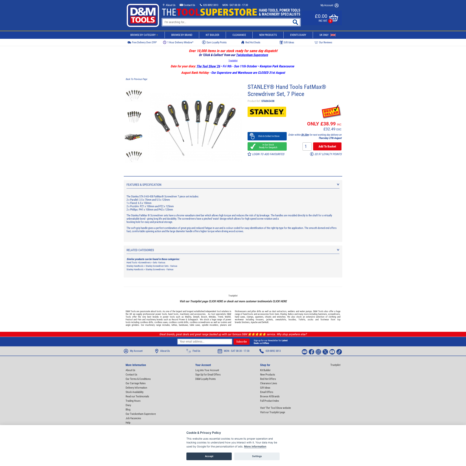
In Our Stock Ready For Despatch (267, 146)
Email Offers (266, 392)
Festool (129, 319)
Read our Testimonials (137, 396)
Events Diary (298, 35)
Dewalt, (196, 316)
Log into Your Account (207, 370)
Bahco (291, 314)
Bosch (204, 316)
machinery (184, 314)
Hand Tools (132, 262)
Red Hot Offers (268, 379)
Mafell (228, 316)
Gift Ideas (289, 42)
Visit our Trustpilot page (272, 412)
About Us (170, 5)
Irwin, (277, 314)
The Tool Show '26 (208, 66)
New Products (268, 35)
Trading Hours (133, 400)
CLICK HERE (216, 301)
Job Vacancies (133, 418)
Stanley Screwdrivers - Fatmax (159, 269)
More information (255, 446)
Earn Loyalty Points (217, 42)
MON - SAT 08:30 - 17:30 (235, 5)
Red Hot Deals (252, 42)
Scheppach (193, 319)
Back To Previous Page (136, 79)
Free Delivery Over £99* (144, 42)
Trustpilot (233, 60)
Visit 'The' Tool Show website (275, 408)
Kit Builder (212, 35)
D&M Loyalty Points (205, 379)
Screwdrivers (145, 262)
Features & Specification (144, 184)
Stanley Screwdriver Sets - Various (161, 266)
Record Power (178, 319)
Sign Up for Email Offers (208, 374)
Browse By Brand (181, 35)
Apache (254, 322)
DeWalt (265, 322)
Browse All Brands (270, 396)
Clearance (239, 35)
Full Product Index (269, 400)
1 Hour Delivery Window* (180, 42)
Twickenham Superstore (252, 55)
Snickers (246, 322)
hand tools (173, 314)
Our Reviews (325, 42)
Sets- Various (159, 262)
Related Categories (140, 250)
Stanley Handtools (135, 266)
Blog (128, 409)
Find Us (196, 351)
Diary (128, 405)
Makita (188, 316)
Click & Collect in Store (267, 136)
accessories (200, 314)
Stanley (283, 314)
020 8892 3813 (210, 5)
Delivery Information (136, 387)
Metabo (212, 316)
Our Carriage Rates (136, 383)
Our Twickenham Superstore (141, 414)
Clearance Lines (268, 383)
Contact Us (189, 5)
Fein (139, 319)
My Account (327, 5)
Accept (209, 456)
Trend (220, 316)
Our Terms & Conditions (138, 379)
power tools (161, 314)
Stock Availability (134, 392)
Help (128, 422)
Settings (257, 456)
